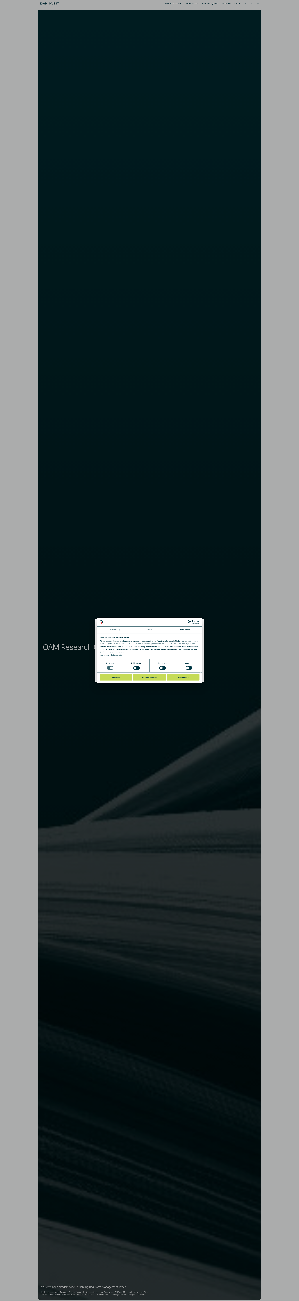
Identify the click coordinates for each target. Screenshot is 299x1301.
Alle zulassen (183, 677)
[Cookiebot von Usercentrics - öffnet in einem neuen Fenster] (189, 622)
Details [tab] (149, 630)
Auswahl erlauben (149, 677)
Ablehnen (116, 677)
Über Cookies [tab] (184, 630)
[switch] (136, 668)
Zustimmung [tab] (114, 630)
